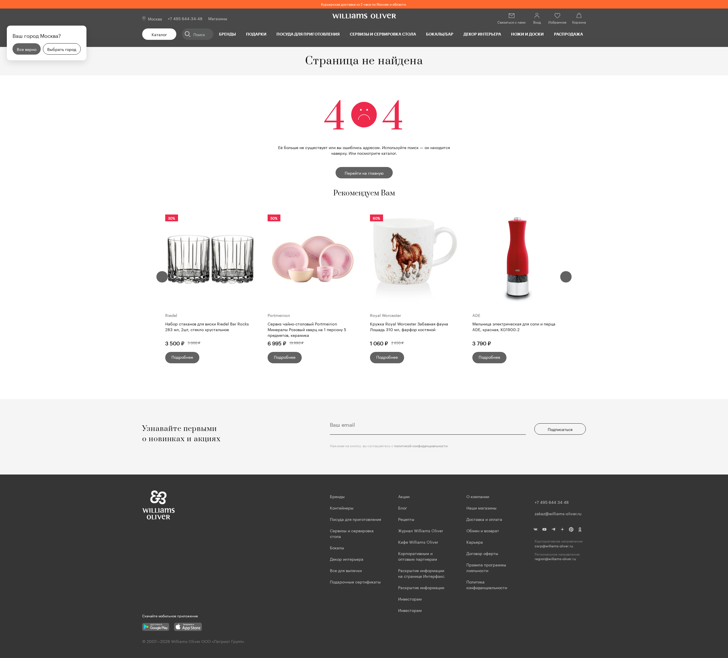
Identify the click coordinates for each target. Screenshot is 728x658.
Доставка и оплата (484, 519)
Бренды (227, 34)
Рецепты (406, 519)
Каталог (159, 34)
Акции (404, 496)
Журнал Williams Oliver (420, 530)
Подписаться (560, 429)
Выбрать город (61, 49)
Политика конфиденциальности (486, 584)
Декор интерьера (482, 34)
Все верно (26, 49)
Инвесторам (410, 598)
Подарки (256, 34)
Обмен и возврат (482, 530)
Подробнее (182, 357)
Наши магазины (481, 507)
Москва (155, 18)
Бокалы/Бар (439, 34)
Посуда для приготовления (308, 34)
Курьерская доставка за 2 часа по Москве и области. (364, 4)
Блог (402, 507)
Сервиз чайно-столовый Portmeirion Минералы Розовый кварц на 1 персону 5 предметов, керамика (307, 329)
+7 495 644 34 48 (552, 502)
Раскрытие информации (421, 587)
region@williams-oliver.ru (555, 558)
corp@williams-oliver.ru (554, 545)
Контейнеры (341, 507)
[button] (162, 276)
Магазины (217, 18)
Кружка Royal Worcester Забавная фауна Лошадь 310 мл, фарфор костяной (409, 326)
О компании (477, 496)
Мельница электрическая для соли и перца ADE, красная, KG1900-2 (513, 326)
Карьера (474, 542)
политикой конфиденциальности (421, 445)
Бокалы (337, 547)
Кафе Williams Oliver (418, 542)
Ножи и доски (527, 34)
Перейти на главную (364, 173)
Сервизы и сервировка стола (383, 34)
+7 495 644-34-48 (185, 18)
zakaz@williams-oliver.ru (558, 513)
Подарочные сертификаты (355, 581)
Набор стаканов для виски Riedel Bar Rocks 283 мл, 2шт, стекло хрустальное (207, 326)
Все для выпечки (346, 570)
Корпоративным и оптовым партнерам (417, 556)
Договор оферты (482, 553)
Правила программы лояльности (486, 567)
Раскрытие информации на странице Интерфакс (421, 573)
